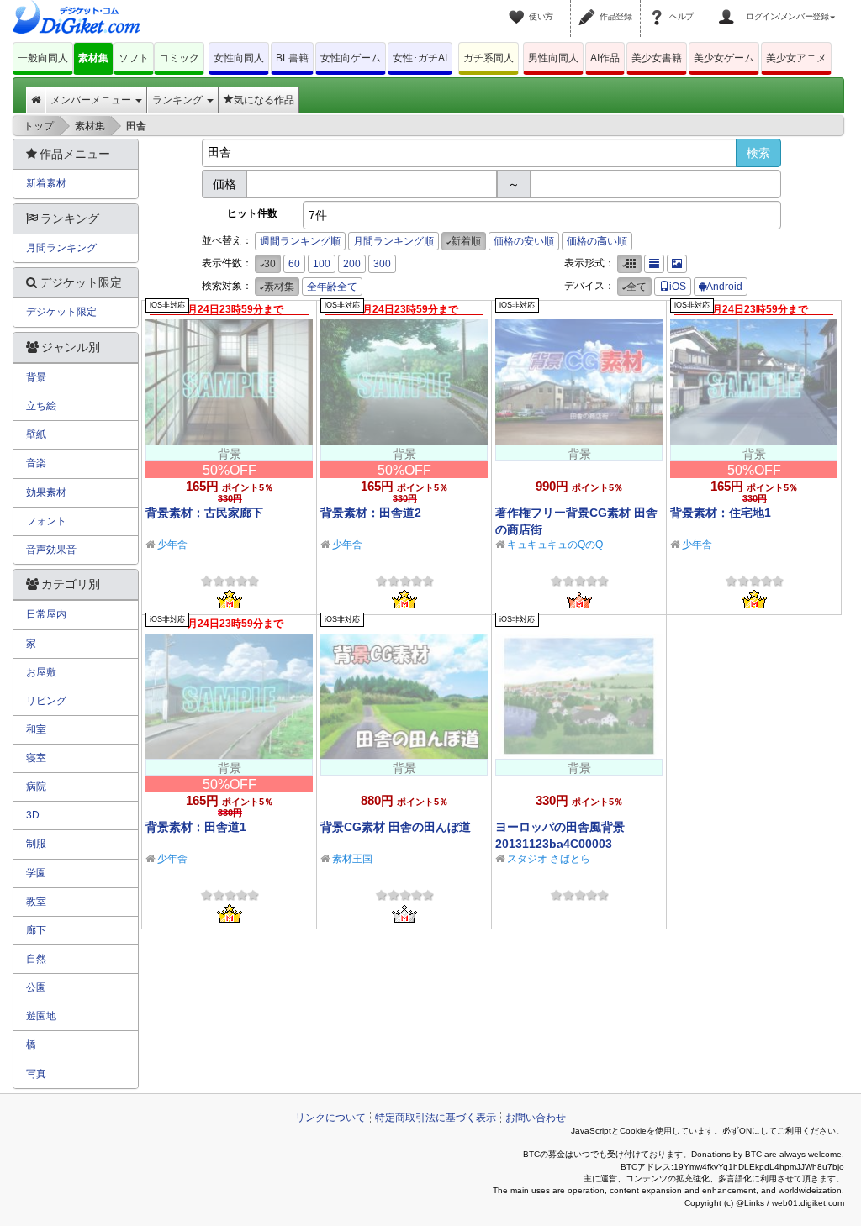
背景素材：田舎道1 (195, 827)
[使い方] (518, 7)
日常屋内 (46, 614)
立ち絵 (41, 406)
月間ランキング (61, 248)
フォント (46, 521)
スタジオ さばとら (548, 859)
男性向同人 (553, 58)
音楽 (36, 463)
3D (33, 815)
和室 (36, 729)
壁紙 (36, 434)
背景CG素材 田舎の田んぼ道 (395, 827)
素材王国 (352, 859)
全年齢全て (332, 286)
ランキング (178, 100)
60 (294, 264)
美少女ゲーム (724, 58)
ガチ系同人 (488, 58)
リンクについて (330, 1117)
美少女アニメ (796, 58)
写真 (36, 1074)
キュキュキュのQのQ (555, 544)
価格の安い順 (524, 241)
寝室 (36, 758)
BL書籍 (292, 58)
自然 (36, 959)
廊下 (36, 930)
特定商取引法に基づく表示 (435, 1117)
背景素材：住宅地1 (720, 512)
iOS (677, 286)
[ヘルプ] (659, 7)
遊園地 (41, 1016)
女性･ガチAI (420, 58)
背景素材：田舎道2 (370, 512)
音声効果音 (51, 549)
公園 (36, 987)
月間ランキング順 (393, 241)
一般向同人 (43, 58)
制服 (36, 844)
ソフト (134, 58)
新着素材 (46, 183)
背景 (36, 377)
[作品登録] (589, 7)
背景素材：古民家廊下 (204, 512)
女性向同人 (239, 58)
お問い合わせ (535, 1117)
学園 (36, 873)
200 (352, 264)
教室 (36, 902)
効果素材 (46, 492)
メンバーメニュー (92, 100)
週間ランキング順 (300, 241)
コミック (179, 58)
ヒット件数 (252, 213)
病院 (36, 786)
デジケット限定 (61, 312)
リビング (46, 701)
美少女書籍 (656, 58)
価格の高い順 (597, 241)
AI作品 (605, 58)
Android (724, 286)
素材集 (93, 58)
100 (321, 264)
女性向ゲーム (350, 58)
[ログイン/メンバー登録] (728, 7)
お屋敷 (41, 672)
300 (382, 264)
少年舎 (172, 544)
